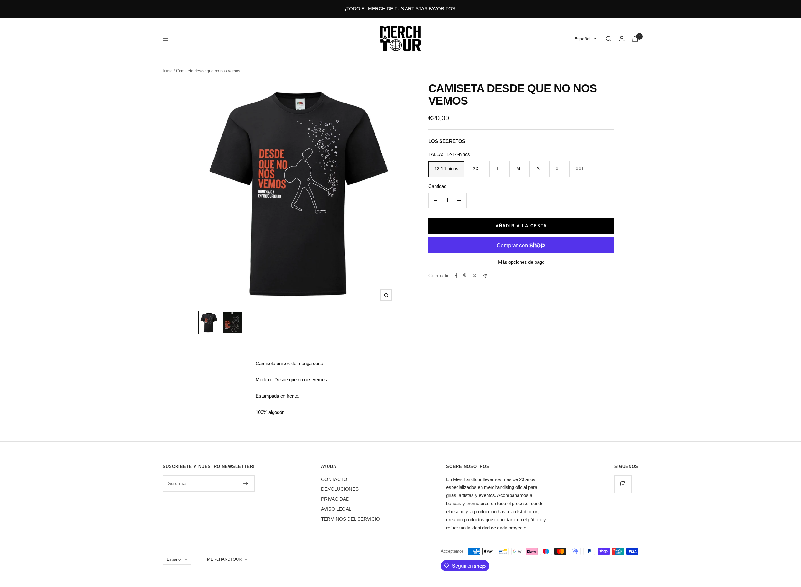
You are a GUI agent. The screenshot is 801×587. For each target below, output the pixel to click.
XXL (579, 168)
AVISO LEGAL (336, 509)
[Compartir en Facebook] (456, 275)
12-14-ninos (446, 168)
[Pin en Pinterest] (464, 275)
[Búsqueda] (608, 39)
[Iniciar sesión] (622, 38)
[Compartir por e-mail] (485, 276)
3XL (477, 168)
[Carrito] (635, 39)
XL (558, 168)
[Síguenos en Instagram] (622, 484)
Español (582, 38)
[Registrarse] (245, 483)
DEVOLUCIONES (340, 489)
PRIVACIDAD (335, 499)
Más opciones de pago (521, 262)
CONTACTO (334, 479)
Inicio (167, 70)
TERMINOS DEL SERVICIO (350, 519)
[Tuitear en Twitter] (474, 275)
